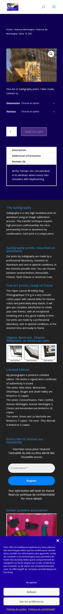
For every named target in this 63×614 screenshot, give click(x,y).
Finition (11, 111)
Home (9, 29)
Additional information (26, 155)
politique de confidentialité (37, 494)
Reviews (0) (18, 161)
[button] (57, 540)
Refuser (31, 592)
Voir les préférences (31, 601)
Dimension (13, 103)
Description (19, 150)
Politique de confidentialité (41, 609)
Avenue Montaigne (24, 29)
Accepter (31, 582)
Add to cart (34, 131)
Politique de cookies (16, 609)
